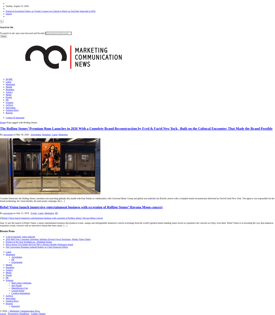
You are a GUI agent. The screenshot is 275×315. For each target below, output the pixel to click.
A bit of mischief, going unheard (20, 237)
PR (7, 100)
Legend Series (17, 290)
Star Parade (16, 285)
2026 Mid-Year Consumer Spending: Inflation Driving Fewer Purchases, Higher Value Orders (48, 239)
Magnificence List (19, 288)
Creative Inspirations (20, 293)
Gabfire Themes (38, 313)
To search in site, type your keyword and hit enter (22, 33)
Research (15, 306)
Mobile (9, 87)
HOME (9, 79)
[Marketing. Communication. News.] (73, 74)
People (9, 97)
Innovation (10, 107)
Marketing (10, 84)
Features (9, 102)
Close (3, 36)
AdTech (9, 105)
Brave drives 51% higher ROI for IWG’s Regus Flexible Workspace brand (39, 244)
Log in (3, 313)
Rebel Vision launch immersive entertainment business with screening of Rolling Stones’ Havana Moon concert (81, 207)
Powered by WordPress (18, 313)
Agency (9, 92)
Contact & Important (15, 117)
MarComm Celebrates (21, 283)
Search (9, 14)
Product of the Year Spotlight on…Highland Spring (29, 242)
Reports (9, 113)
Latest (8, 82)
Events (34, 213)
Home (3, 122)
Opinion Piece (12, 110)
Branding (10, 89)
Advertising (36, 134)
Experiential (16, 262)
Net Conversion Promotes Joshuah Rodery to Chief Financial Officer (37, 247)
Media (8, 95)
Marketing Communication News (24, 311)
